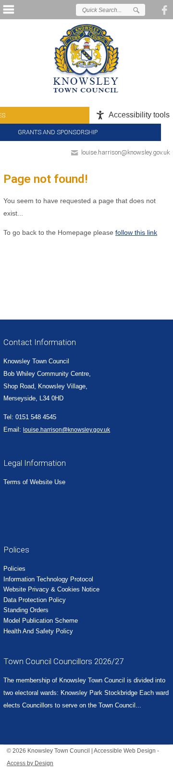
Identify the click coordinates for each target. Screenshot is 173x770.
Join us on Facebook (166, 9)
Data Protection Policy (34, 599)
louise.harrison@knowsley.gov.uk (125, 152)
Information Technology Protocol (48, 579)
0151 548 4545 (35, 417)
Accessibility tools (139, 115)
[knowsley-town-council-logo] (86, 58)
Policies (14, 568)
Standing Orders (26, 610)
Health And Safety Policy (38, 631)
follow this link (136, 232)
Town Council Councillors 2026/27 (63, 661)
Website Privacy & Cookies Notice (51, 589)
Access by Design (30, 763)
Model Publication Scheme (40, 620)
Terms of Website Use (34, 482)
